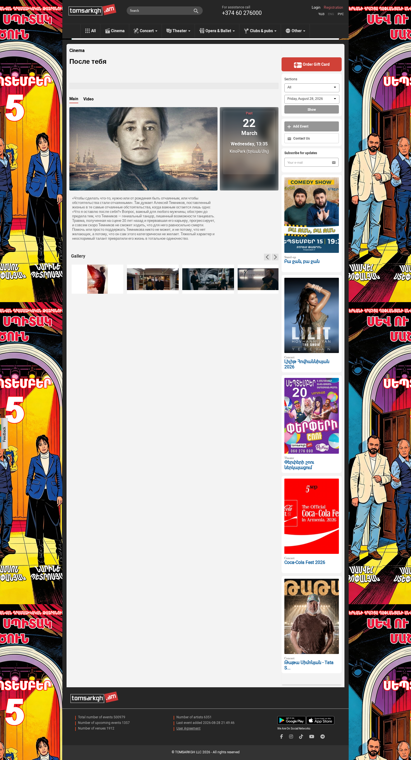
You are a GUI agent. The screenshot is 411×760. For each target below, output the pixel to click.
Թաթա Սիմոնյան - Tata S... (309, 665)
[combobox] (311, 87)
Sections (290, 79)
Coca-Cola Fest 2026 (304, 562)
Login (316, 7)
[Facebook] (281, 736)
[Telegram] (322, 736)
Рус (341, 14)
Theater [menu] (180, 31)
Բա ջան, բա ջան (302, 261)
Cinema (118, 31)
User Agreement (188, 728)
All (93, 31)
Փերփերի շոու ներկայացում (299, 465)
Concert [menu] (147, 31)
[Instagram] (291, 736)
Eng (331, 14)
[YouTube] (311, 736)
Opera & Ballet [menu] (219, 31)
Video (88, 99)
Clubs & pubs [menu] (262, 31)
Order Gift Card (316, 64)
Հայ (321, 14)
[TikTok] (301, 736)
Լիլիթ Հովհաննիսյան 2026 (306, 364)
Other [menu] (297, 31)
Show (312, 110)
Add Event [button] (300, 126)
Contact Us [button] (301, 138)
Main (73, 99)
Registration (333, 7)
